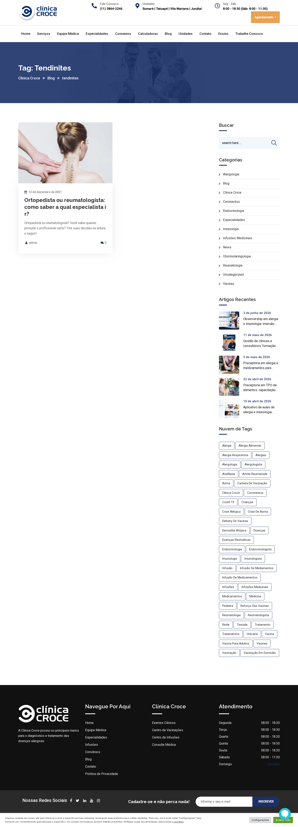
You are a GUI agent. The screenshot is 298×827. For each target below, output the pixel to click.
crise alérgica (231, 511)
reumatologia (231, 615)
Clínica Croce (232, 192)
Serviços (43, 34)
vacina (269, 634)
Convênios (92, 752)
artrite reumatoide (254, 474)
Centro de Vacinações (167, 730)
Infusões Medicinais (237, 238)
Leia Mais (178, 822)
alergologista (253, 464)
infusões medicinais (254, 587)
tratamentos (230, 634)
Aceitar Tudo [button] (283, 820)
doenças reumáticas (236, 540)
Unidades (186, 34)
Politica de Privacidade (101, 774)
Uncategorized (233, 274)
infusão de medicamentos (239, 577)
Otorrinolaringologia (237, 256)
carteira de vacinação (252, 483)
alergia (226, 445)
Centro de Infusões (165, 737)
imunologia (229, 558)
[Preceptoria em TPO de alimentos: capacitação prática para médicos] (231, 387)
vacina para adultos (235, 643)
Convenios (123, 34)
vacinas (262, 643)
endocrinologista (260, 549)
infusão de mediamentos (256, 568)
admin (33, 243)
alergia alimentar (250, 445)
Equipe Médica (68, 34)
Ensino (223, 34)
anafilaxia (228, 474)
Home (25, 34)
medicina (255, 596)
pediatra (227, 606)
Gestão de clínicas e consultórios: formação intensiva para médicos (259, 346)
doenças (259, 530)
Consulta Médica (164, 745)
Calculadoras (148, 34)
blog (226, 183)
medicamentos (232, 596)
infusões (228, 587)
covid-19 (228, 502)
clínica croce (231, 493)
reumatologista (258, 615)
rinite (225, 624)
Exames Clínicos (164, 723)
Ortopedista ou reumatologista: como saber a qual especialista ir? (65, 207)
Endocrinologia (233, 211)
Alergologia (231, 174)
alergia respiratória (235, 455)
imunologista (253, 558)
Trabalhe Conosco (249, 34)
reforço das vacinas (254, 606)
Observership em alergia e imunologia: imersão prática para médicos (260, 324)
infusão (227, 568)
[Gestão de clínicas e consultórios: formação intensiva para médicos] (231, 343)
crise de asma (258, 511)
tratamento (262, 624)
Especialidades (97, 34)
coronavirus (255, 493)
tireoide (242, 624)
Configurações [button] (260, 820)
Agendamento (264, 17)
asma (226, 483)
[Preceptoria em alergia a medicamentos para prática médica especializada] (231, 365)
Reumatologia (232, 265)
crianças (247, 502)
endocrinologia (232, 549)
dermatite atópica (234, 530)
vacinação (229, 653)
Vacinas (228, 284)
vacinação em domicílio (260, 653)
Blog (168, 34)
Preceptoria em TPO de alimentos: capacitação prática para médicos (260, 390)
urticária (252, 634)
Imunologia (231, 229)
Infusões (91, 745)
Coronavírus (231, 202)
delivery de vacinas (235, 521)
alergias (260, 455)
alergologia (229, 464)
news (227, 247)
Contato (205, 34)
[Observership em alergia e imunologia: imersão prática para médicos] (231, 321)
